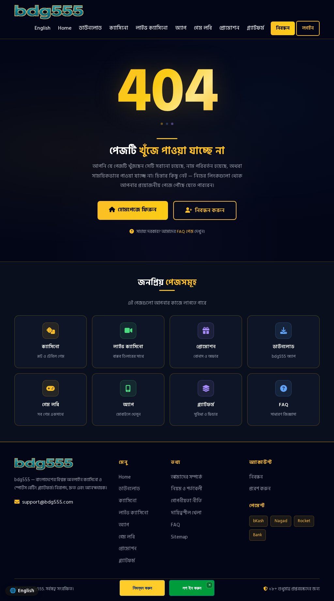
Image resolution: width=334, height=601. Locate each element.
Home (64, 28)
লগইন (308, 28)
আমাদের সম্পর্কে (186, 477)
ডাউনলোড (90, 28)
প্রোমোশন (229, 28)
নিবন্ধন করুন (209, 210)
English (43, 28)
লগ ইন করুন (192, 588)
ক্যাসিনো (118, 28)
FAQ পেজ (185, 231)
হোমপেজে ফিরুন (137, 209)
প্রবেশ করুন (260, 489)
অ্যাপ (181, 28)
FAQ (175, 525)
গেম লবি (203, 28)
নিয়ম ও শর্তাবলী (186, 489)
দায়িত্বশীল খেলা (186, 513)
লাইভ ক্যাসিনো (152, 28)
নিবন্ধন (283, 28)
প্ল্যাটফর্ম (255, 28)
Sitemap (179, 537)
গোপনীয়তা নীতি (186, 501)
